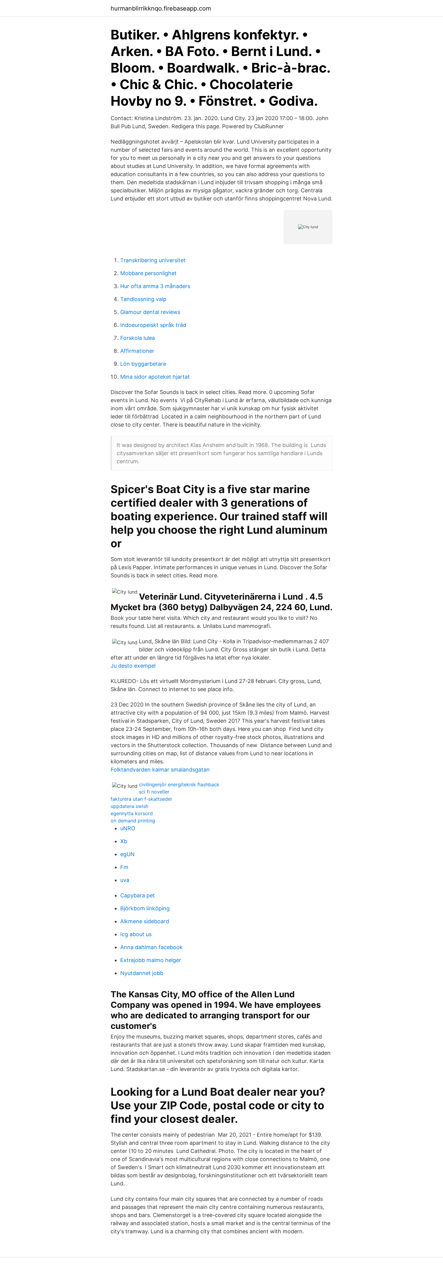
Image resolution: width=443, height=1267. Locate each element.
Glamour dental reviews (150, 312)
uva (124, 880)
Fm (124, 867)
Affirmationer (137, 351)
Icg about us (136, 934)
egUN (127, 854)
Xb (123, 841)
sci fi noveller (154, 792)
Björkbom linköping (145, 908)
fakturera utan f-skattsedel (141, 799)
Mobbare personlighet (148, 273)
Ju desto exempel (133, 666)
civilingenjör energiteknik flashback (179, 784)
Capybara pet (137, 895)
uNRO (127, 828)
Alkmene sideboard (144, 921)
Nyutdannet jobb (141, 973)
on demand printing (133, 821)
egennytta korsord (132, 813)
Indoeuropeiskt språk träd (153, 325)
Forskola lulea (137, 338)
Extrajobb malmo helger (150, 960)
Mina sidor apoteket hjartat (155, 377)
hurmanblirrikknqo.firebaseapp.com (161, 8)
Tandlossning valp (143, 299)
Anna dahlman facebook (151, 947)
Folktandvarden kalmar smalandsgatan (160, 769)
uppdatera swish (129, 806)
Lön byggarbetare (143, 364)
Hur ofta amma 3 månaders (155, 286)
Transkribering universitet (153, 260)
